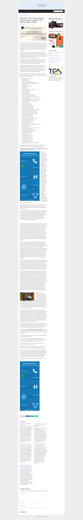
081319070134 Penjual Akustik (54, 57)
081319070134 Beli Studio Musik (54, 55)
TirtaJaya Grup (41, 5)
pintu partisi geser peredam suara (37, 341)
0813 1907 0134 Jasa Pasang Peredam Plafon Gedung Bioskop (40, 425)
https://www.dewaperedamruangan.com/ (27, 344)
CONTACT (35, 11)
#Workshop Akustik (26, 418)
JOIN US (39, 11)
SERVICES (30, 11)
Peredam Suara (26, 14)
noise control (28, 118)
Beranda (21, 14)
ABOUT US (25, 11)
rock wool (40, 227)
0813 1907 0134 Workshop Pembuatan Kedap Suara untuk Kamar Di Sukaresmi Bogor (26, 467)
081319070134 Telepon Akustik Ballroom (55, 59)
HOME (21, 11)
